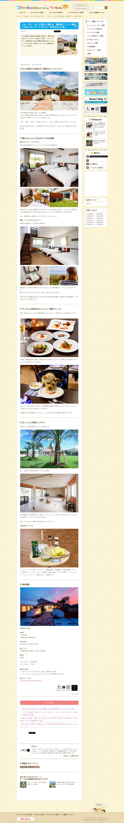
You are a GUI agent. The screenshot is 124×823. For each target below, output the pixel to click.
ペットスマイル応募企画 (94, 29)
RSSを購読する (93, 164)
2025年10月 (90, 224)
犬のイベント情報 (92, 43)
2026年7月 (100, 214)
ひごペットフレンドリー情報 (96, 25)
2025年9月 (100, 224)
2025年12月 (90, 222)
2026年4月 (90, 218)
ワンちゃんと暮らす (39, 814)
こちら (40, 777)
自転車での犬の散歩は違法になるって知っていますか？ (99, 142)
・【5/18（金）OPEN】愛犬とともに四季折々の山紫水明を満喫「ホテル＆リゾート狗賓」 (48, 709)
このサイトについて (102, 818)
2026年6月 (90, 216)
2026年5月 (100, 216)
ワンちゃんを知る (27, 814)
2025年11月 (100, 222)
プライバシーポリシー (90, 818)
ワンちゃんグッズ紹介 (52, 814)
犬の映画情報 (91, 46)
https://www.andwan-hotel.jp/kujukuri (31, 680)
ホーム (18, 16)
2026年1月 (100, 220)
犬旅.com (88, 204)
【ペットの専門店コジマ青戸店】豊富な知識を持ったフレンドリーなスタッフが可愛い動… (99, 126)
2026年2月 (90, 220)
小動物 (89, 53)
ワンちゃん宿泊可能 (33, 767)
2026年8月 (90, 214)
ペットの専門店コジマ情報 (95, 36)
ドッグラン (23, 767)
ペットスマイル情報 (93, 32)
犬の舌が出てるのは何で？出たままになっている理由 (99, 133)
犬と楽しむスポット (40, 16)
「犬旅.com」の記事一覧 (69, 756)
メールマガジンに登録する (96, 167)
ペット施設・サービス (28, 16)
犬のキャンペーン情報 (94, 50)
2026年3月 (100, 218)
